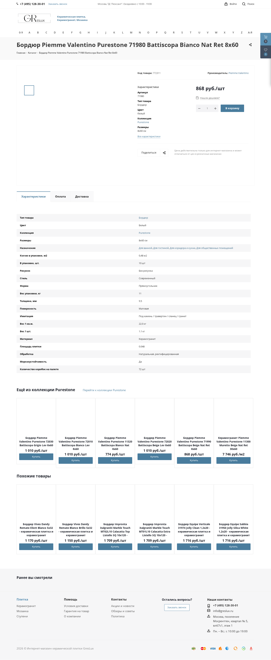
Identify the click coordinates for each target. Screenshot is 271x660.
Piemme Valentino (239, 73)
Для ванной (145, 248)
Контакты (119, 599)
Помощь (70, 599)
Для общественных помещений (214, 248)
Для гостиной (161, 248)
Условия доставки (76, 606)
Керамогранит (26, 606)
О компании (72, 616)
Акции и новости (122, 606)
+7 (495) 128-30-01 (225, 605)
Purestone (143, 122)
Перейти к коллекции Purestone (104, 390)
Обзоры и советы (123, 611)
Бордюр (143, 217)
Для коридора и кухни (182, 248)
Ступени (22, 616)
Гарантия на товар (76, 611)
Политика (117, 616)
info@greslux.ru (223, 611)
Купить (36, 456)
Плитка (22, 599)
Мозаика (22, 611)
